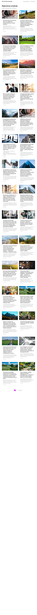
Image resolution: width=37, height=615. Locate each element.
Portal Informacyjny (7, 1)
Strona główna (32, 1)
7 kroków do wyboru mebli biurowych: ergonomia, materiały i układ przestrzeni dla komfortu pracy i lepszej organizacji (26, 223)
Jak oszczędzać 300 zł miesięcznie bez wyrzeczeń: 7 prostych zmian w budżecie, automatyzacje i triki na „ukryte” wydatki (26, 248)
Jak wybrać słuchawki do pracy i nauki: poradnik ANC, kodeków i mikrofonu (27, 323)
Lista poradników (26, 1)
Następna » (20, 390)
